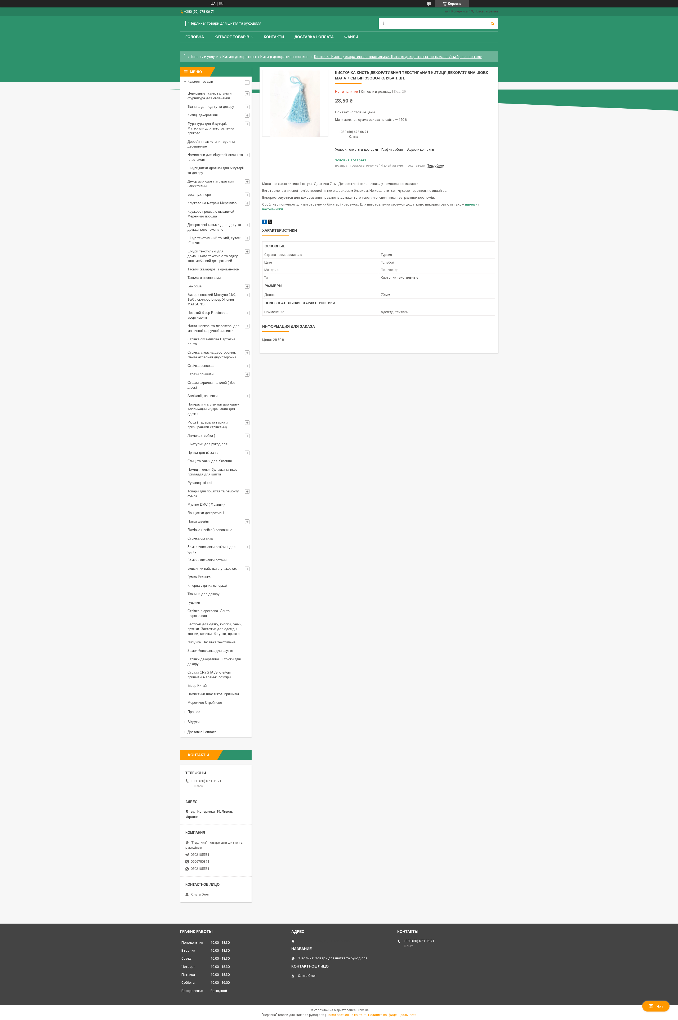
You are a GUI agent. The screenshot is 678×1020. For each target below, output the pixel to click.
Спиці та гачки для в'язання (210, 461)
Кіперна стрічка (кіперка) (207, 585)
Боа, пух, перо (199, 195)
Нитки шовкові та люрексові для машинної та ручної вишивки (213, 328)
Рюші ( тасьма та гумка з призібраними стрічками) (208, 424)
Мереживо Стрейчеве (205, 703)
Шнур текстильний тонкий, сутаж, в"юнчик (215, 240)
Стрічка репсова (200, 366)
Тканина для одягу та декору (211, 107)
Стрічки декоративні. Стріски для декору (214, 661)
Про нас (194, 712)
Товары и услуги (204, 57)
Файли (351, 37)
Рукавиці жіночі (200, 483)
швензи (471, 204)
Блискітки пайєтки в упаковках (212, 569)
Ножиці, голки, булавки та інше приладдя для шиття (212, 471)
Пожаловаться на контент (346, 1015)
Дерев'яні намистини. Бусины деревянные (211, 144)
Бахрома (195, 286)
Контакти (274, 37)
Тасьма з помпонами (204, 278)
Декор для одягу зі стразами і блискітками (211, 183)
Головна (194, 37)
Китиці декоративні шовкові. (285, 57)
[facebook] (264, 223)
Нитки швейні (198, 521)
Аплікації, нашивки (202, 396)
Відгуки (193, 722)
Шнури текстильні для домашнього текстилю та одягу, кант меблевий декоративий (213, 256)
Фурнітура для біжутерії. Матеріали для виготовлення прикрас (211, 128)
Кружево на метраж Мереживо (212, 203)
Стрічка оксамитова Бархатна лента (211, 341)
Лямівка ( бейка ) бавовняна (210, 530)
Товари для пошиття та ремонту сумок (213, 493)
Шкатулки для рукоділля (208, 444)
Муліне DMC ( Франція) (206, 504)
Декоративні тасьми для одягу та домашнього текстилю (214, 227)
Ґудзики (194, 602)
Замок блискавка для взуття (210, 651)
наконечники (272, 209)
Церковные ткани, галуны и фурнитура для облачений (209, 95)
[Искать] (492, 23)
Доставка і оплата (314, 37)
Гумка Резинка (199, 577)
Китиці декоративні (239, 57)
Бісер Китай (197, 686)
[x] (270, 223)
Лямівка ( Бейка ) (201, 436)
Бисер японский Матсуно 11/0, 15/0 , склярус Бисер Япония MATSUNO (212, 299)
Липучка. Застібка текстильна (211, 642)
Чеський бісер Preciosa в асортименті (208, 315)
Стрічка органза (200, 538)
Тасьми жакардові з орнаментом (213, 269)
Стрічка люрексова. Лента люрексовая (209, 613)
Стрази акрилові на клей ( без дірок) (211, 385)
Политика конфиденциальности (392, 1015)
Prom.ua (362, 1010)
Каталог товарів (232, 37)
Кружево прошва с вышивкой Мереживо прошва (211, 214)
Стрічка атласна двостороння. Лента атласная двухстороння (212, 354)
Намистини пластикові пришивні (213, 694)
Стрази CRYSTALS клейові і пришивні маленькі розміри (210, 674)
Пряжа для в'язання (203, 453)
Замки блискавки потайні (207, 560)
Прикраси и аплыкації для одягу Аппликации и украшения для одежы (213, 409)
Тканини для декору (204, 594)
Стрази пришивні (201, 374)
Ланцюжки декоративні (206, 513)
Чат (660, 1006)
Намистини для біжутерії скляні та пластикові (215, 157)
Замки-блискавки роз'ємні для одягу (211, 549)
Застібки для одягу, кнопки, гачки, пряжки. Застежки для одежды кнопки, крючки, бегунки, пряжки (215, 629)
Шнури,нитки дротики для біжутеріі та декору (216, 170)
